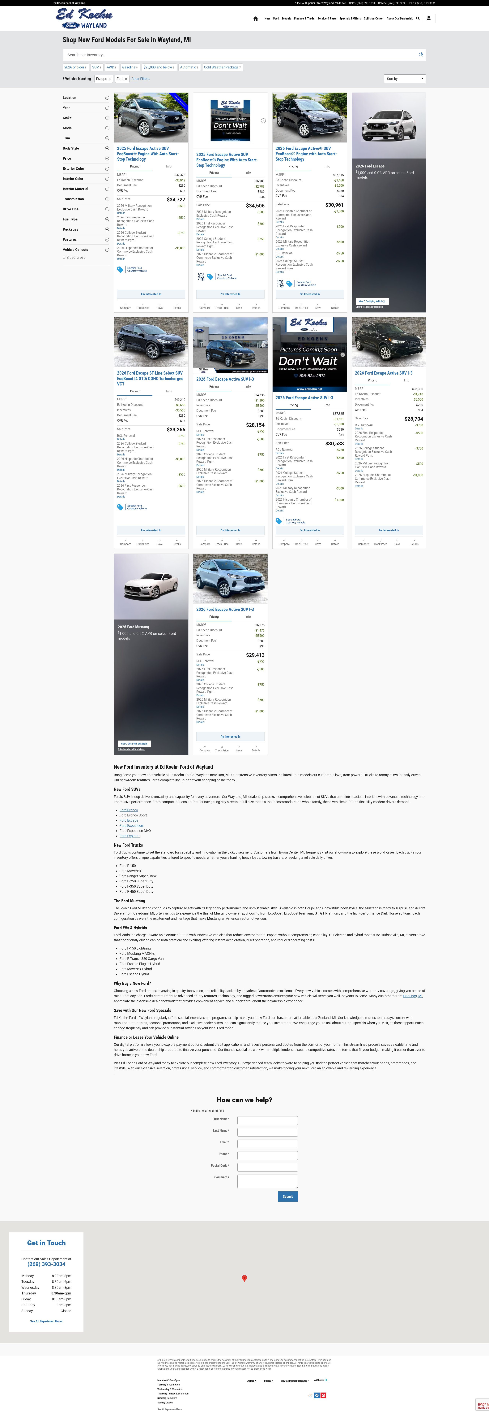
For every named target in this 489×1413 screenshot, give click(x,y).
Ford (120, 79)
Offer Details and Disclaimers (369, 307)
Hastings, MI (412, 996)
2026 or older (75, 67)
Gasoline (130, 67)
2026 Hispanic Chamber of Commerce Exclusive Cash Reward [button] (135, 253)
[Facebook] (317, 1395)
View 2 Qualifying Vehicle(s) (134, 744)
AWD (112, 67)
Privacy (267, 1381)
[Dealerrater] (310, 1395)
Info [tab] (169, 166)
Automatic (189, 67)
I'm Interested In (151, 294)
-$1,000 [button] (180, 248)
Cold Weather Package (222, 67)
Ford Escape (129, 820)
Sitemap (250, 1381)
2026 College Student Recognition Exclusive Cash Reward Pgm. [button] (135, 238)
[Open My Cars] (427, 18)
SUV (96, 67)
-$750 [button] (181, 233)
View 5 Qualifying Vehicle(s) (372, 302)
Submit (288, 1196)
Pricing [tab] (134, 166)
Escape (101, 79)
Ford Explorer (130, 836)
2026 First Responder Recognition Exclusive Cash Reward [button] (135, 222)
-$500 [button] (181, 206)
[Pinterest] (323, 1395)
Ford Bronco (129, 810)
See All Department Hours (46, 1321)
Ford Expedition (131, 826)
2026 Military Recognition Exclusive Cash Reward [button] (134, 209)
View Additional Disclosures (294, 1381)
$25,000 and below (158, 67)
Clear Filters (140, 79)
